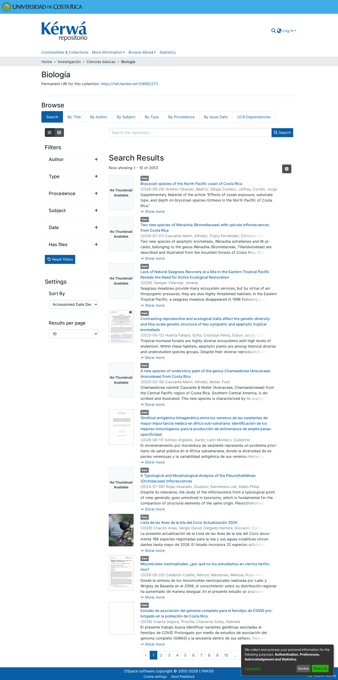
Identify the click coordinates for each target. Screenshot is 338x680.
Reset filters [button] (62, 259)
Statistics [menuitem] (168, 52)
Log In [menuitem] (288, 30)
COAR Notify (324, 675)
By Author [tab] (98, 117)
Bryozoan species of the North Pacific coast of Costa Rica (191, 183)
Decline (303, 668)
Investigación (69, 61)
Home (47, 61)
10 (226, 655)
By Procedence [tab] (181, 117)
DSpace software (139, 671)
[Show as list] (49, 132)
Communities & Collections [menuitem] (64, 52)
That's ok (320, 668)
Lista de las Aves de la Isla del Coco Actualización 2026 (188, 522)
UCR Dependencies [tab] (254, 117)
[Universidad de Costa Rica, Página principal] (42, 6)
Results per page (67, 323)
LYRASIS (206, 671)
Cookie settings (155, 676)
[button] (152, 211)
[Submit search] (273, 30)
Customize (253, 668)
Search (284, 132)
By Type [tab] (152, 117)
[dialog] (287, 660)
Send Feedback (183, 676)
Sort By (57, 293)
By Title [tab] (74, 117)
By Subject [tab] (126, 117)
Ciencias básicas (100, 61)
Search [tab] (52, 117)
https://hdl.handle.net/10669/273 (129, 83)
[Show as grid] (59, 132)
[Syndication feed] (286, 168)
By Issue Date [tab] (216, 117)
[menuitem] (279, 30)
